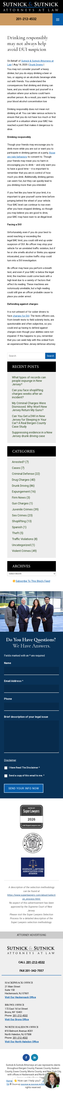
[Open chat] (52, 1080)
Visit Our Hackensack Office (20, 997)
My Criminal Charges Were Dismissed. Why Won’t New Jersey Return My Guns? (29, 406)
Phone (8, 698)
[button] (57, 19)
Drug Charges (20, 479)
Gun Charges (20, 503)
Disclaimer (10, 760)
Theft (15, 533)
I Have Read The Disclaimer (24, 767)
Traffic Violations (22, 539)
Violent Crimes (21, 550)
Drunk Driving (36, 64)
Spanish (17, 527)
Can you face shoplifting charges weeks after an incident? (27, 393)
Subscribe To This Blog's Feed (33, 581)
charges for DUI (21, 315)
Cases (16, 468)
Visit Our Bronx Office (17, 1019)
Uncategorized (21, 545)
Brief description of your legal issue (26, 716)
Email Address (13, 681)
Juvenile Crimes (22, 509)
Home (9, 1081)
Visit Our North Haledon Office (22, 1041)
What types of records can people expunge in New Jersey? (29, 381)
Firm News (19, 497)
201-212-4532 (26, 19)
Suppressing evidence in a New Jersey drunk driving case (32, 434)
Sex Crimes (19, 515)
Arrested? (18, 462)
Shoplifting (19, 521)
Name (7, 663)
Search (50, 356)
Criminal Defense (23, 473)
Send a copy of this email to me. (26, 775)
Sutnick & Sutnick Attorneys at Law (38, 1084)
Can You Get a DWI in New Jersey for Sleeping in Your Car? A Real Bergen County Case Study (29, 421)
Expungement (21, 491)
